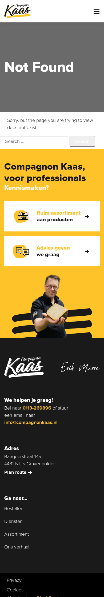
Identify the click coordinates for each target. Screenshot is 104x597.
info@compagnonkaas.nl (31, 422)
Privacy (14, 580)
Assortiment (16, 534)
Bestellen (13, 508)
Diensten (13, 521)
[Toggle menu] (96, 11)
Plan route (16, 472)
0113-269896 (37, 408)
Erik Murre (80, 367)
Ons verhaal (16, 547)
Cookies (15, 590)
